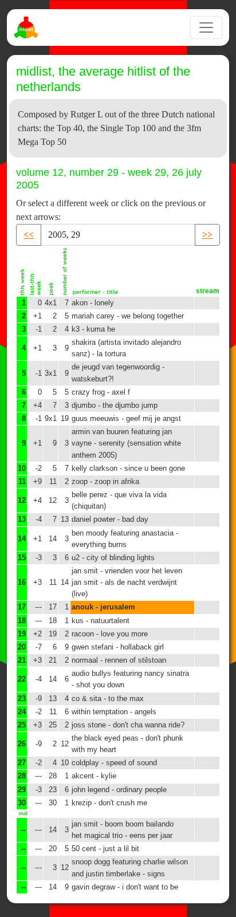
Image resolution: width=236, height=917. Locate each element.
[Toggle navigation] (206, 27)
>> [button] (207, 234)
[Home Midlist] (27, 27)
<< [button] (28, 234)
